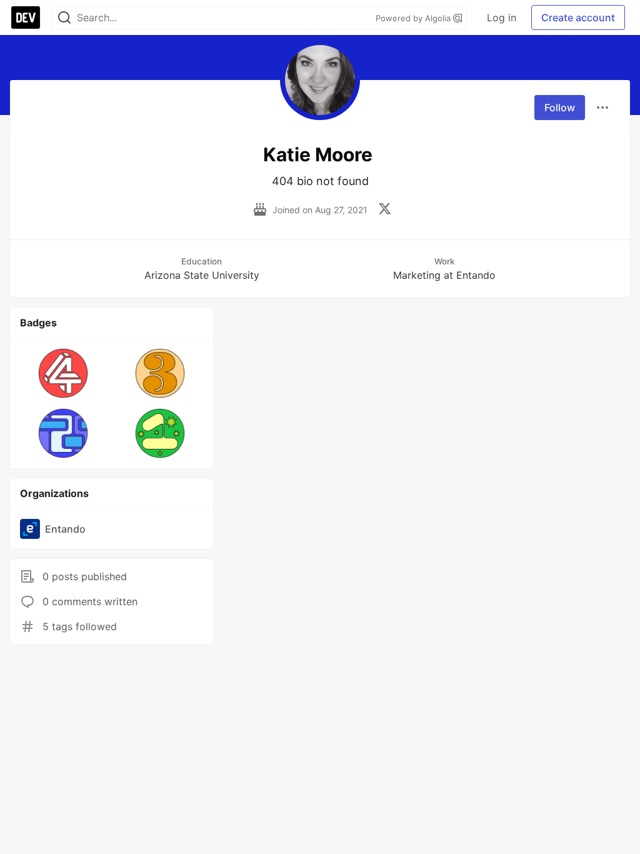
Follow (559, 107)
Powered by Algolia (414, 18)
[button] (63, 373)
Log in (501, 17)
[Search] (64, 17)
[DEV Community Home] (25, 17)
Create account (578, 17)
